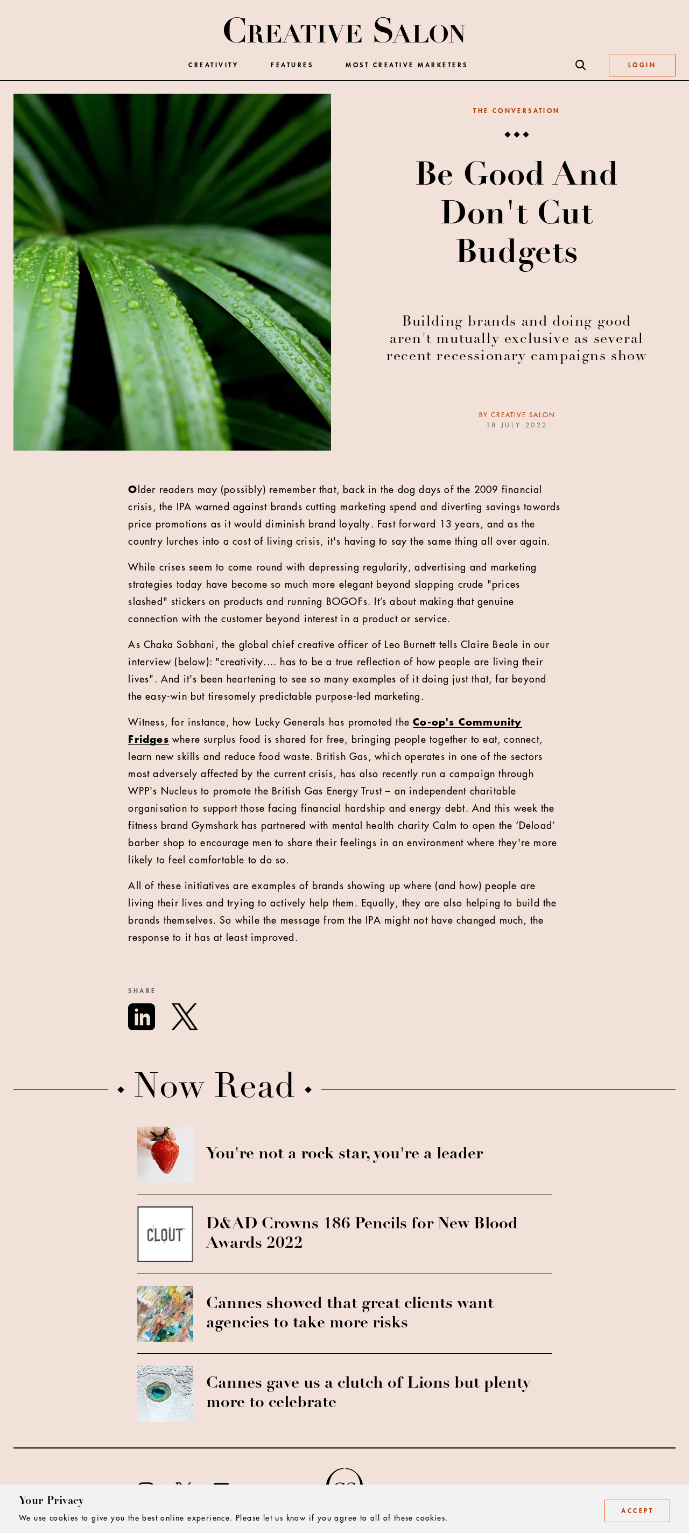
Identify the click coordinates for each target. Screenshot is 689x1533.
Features (292, 65)
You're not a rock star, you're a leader (344, 1155)
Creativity (213, 65)
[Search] (580, 65)
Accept (637, 1511)
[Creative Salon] (345, 31)
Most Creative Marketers (407, 65)
